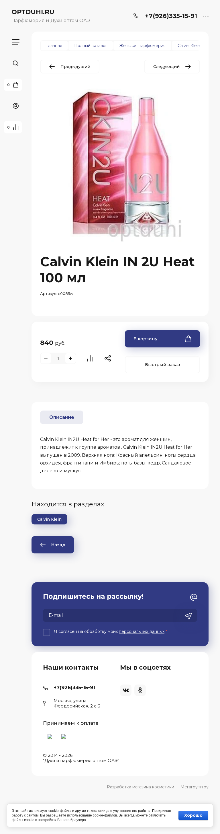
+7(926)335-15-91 (171, 16)
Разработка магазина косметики (140, 787)
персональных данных (141, 631)
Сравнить (90, 358)
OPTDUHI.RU (32, 12)
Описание (61, 417)
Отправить (188, 616)
